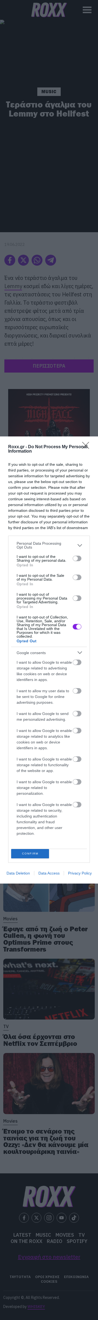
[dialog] (49, 660)
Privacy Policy (80, 873)
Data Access (49, 873)
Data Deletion (18, 873)
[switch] (77, 558)
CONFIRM (30, 853)
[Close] (87, 447)
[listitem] (49, 545)
